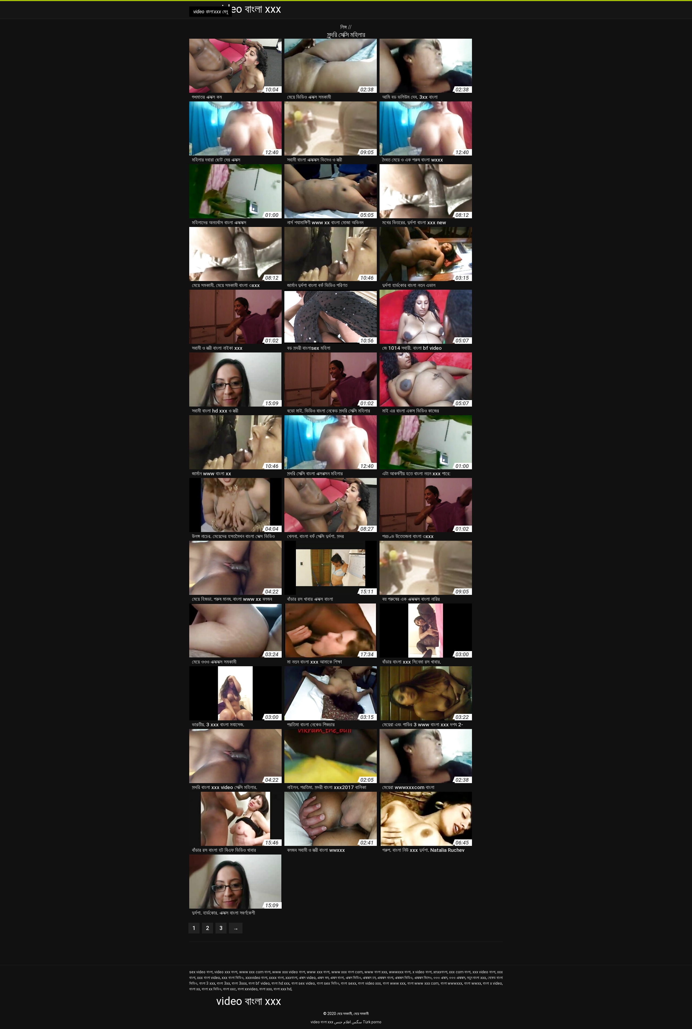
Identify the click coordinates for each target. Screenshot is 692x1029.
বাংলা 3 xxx (207, 983)
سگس (357, 1022)
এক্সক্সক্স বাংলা (385, 977)
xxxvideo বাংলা (256, 977)
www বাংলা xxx (375, 972)
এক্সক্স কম (322, 977)
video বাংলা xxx (322, 1022)
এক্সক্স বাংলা (337, 977)
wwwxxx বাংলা (400, 972)
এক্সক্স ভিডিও (353, 977)
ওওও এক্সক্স (440, 977)
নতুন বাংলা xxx (476, 977)
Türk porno (372, 1022)
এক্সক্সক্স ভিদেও (423, 977)
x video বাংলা (422, 972)
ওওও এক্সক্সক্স (457, 977)
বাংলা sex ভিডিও (328, 983)
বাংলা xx (194, 989)
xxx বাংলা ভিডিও (233, 977)
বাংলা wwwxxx (452, 983)
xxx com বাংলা (460, 972)
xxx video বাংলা (484, 972)
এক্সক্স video (307, 977)
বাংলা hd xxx (280, 983)
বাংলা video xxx (369, 983)
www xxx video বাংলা (288, 972)
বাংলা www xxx (394, 983)
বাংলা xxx (265, 989)
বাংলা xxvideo (248, 989)
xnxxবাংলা (440, 972)
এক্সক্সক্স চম (369, 977)
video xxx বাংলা (225, 972)
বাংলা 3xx (223, 983)
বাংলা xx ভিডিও (211, 989)
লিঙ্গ (344, 27)
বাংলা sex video (303, 983)
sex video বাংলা (201, 972)
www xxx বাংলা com (347, 972)
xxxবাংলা (291, 977)
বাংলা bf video (259, 983)
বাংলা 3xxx (239, 983)
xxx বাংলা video (208, 977)
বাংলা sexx (348, 983)
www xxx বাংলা (318, 972)
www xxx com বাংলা (255, 972)
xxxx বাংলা (276, 977)
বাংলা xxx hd (282, 989)
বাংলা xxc (229, 989)
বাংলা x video (492, 983)
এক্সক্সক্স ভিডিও (403, 977)
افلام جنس (342, 1022)
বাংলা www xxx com (423, 983)
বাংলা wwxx (472, 983)
